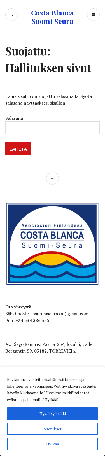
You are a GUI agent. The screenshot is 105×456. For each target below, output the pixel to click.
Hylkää (52, 443)
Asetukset (52, 428)
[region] (52, 411)
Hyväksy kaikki (52, 413)
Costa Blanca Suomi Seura (52, 17)
